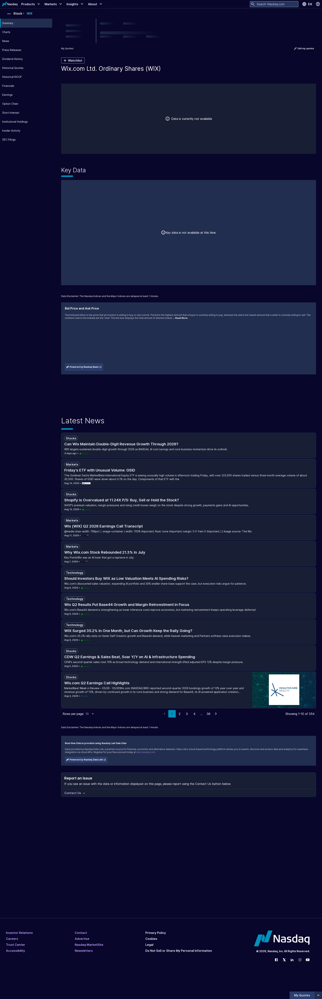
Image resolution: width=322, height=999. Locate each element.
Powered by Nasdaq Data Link (86, 759)
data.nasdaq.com (145, 752)
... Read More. (180, 318)
